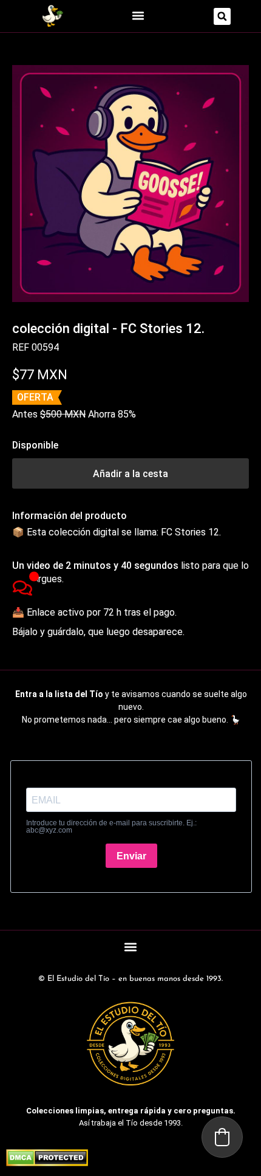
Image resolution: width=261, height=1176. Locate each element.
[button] (137, 15)
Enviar (131, 856)
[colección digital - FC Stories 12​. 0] (130, 183)
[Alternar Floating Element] (22, 588)
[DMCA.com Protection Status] (47, 1163)
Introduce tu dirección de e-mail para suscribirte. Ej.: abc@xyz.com (111, 826)
